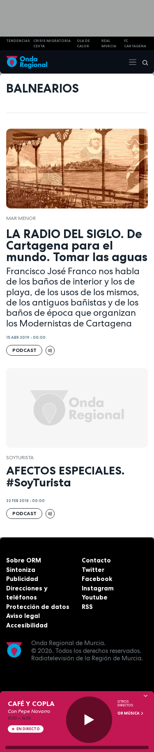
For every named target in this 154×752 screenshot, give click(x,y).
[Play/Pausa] (89, 719)
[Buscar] (142, 62)
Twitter (93, 570)
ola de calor (83, 43)
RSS (87, 607)
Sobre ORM (23, 560)
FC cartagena (135, 43)
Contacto (96, 560)
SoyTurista (20, 457)
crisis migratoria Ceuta (52, 43)
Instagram (98, 588)
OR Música (128, 713)
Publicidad (22, 579)
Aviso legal (23, 616)
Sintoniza (20, 570)
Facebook (97, 579)
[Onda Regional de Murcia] (26, 62)
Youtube (95, 597)
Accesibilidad (27, 625)
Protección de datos (37, 607)
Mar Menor (21, 218)
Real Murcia (108, 43)
